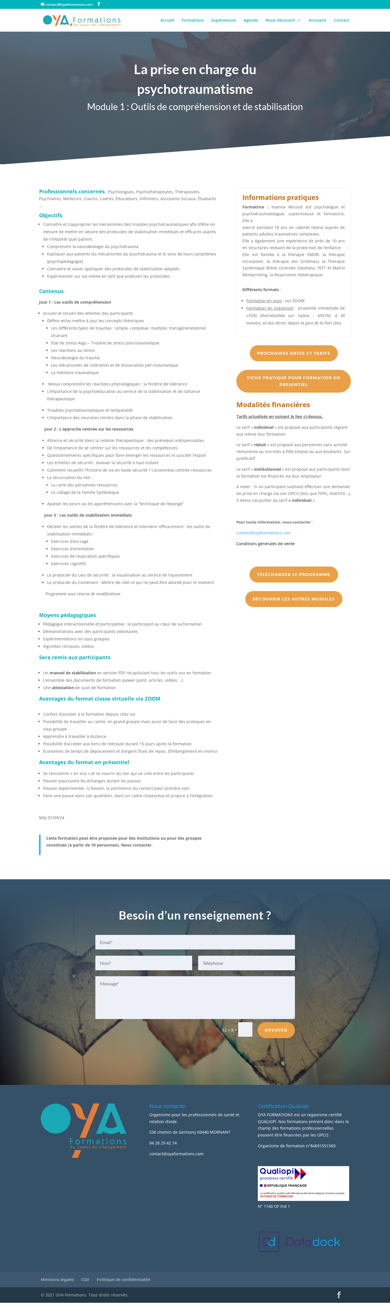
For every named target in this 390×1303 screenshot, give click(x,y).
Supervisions (223, 20)
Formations (193, 20)
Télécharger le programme (294, 574)
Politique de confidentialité (123, 1279)
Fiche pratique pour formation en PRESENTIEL (293, 381)
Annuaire (317, 20)
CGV (85, 1279)
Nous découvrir (280, 20)
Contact (341, 20)
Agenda (251, 20)
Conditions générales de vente (265, 543)
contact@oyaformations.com (263, 532)
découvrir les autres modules (294, 598)
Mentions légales (57, 1279)
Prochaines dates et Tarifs (293, 353)
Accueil (167, 20)
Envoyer (276, 1030)
